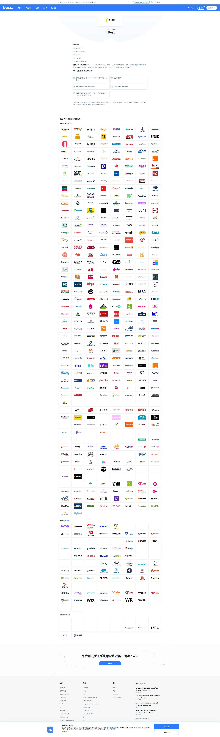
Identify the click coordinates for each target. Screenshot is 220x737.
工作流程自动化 (64, 714)
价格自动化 (63, 701)
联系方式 (115, 687)
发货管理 (62, 710)
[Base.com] (8, 8)
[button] (191, 8)
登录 (202, 8)
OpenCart (86, 710)
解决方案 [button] (28, 8)
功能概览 (62, 687)
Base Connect (64, 717)
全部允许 (166, 727)
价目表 (45, 8)
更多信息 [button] (53, 8)
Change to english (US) (141, 2)
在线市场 (69, 123)
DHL (84, 720)
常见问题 (115, 694)
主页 (105, 29)
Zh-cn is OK (156, 2)
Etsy (84, 694)
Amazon (85, 687)
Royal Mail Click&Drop (89, 714)
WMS (68, 615)
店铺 (67, 521)
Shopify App (86, 707)
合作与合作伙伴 (117, 697)
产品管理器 (63, 697)
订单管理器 (138, 65)
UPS (84, 717)
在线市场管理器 (64, 694)
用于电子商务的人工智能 (67, 720)
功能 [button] (19, 8)
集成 (37, 8)
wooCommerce (87, 701)
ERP (61, 707)
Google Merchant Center (90, 697)
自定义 (165, 732)
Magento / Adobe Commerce (91, 704)
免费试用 (210, 8)
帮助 (114, 691)
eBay (84, 691)
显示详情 (64, 731)
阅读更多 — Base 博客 (142, 718)
